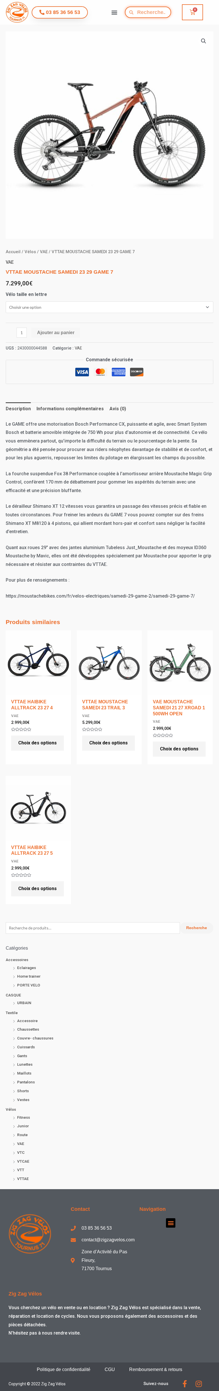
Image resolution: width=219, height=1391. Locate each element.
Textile (12, 1012)
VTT (20, 1169)
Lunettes (25, 1064)
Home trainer (28, 976)
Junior (23, 1126)
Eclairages (26, 967)
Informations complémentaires (70, 408)
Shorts (23, 1091)
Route (22, 1134)
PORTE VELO (28, 985)
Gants (22, 1055)
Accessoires (17, 959)
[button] (114, 12)
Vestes (23, 1099)
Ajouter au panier (55, 332)
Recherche (196, 928)
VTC (21, 1152)
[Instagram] (198, 1383)
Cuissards (26, 1047)
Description (18, 408)
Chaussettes (28, 1029)
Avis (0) (118, 408)
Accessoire (27, 1020)
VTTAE (23, 1178)
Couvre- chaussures (35, 1038)
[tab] (18, 408)
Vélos (11, 1109)
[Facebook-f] (184, 1383)
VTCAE (23, 1161)
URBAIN (24, 1002)
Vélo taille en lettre (26, 294)
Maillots (24, 1073)
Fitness (23, 1117)
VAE (20, 1143)
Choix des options (37, 743)
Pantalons (26, 1082)
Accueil (13, 251)
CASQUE (13, 995)
